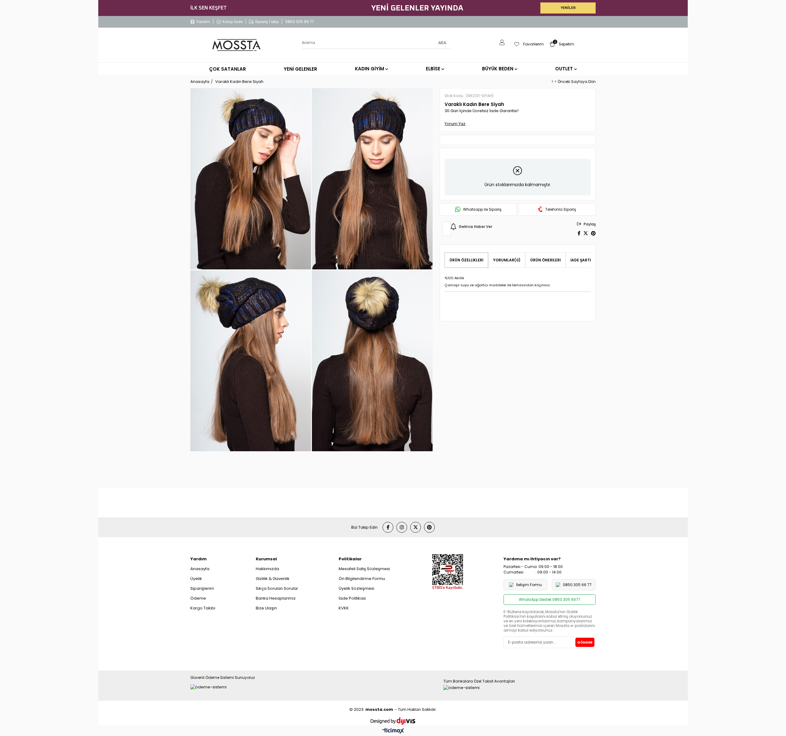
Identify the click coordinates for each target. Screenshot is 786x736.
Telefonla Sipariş (560, 209)
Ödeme (198, 598)
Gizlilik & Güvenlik (273, 578)
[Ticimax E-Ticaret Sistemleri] (393, 731)
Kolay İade (233, 21)
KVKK (344, 608)
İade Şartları (584, 260)
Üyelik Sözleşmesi (356, 588)
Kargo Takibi (202, 608)
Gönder (585, 642)
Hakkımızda (267, 569)
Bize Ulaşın (266, 608)
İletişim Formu (529, 584)
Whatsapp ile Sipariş (482, 209)
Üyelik (196, 578)
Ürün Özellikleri (466, 260)
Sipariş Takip (267, 21)
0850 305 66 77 (299, 21)
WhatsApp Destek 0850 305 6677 (549, 599)
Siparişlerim (202, 588)
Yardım (203, 21)
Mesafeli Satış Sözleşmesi (364, 569)
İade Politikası (352, 598)
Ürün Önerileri (545, 260)
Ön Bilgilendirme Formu (362, 578)
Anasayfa (199, 569)
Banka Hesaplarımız (276, 598)
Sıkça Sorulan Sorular (277, 588)
